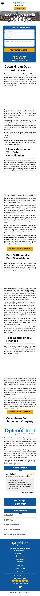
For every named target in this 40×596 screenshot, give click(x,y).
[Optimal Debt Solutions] (20, 543)
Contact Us (20, 572)
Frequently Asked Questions (15, 534)
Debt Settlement (10, 520)
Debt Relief (8, 515)
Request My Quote (19, 50)
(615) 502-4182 (20, 5)
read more (15, 488)
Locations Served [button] (19, 576)
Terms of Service (20, 568)
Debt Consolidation (11, 525)
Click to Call (20, 8)
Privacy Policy (20, 565)
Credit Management (12, 529)
